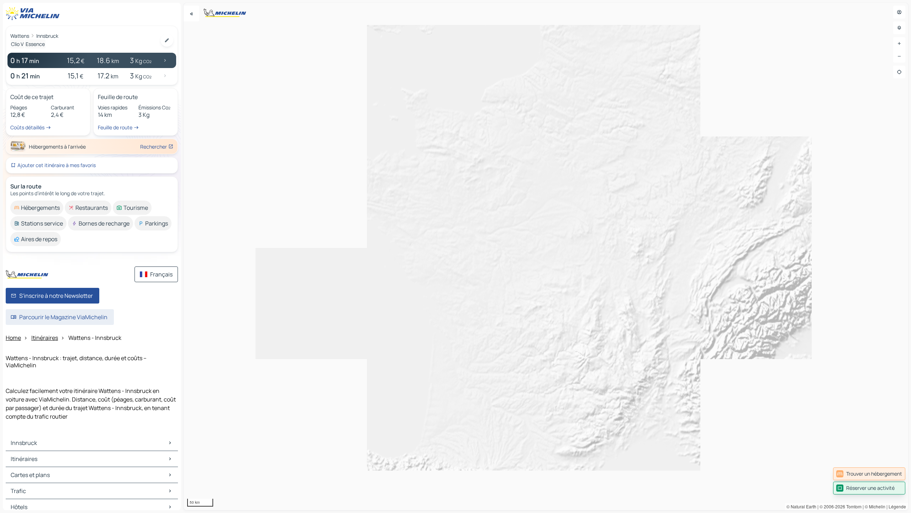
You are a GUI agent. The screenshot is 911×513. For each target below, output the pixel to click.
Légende (897, 506)
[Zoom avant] (899, 43)
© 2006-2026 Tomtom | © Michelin (852, 506)
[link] (869, 473)
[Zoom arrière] (899, 56)
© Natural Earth (801, 506)
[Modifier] (166, 40)
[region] (546, 256)
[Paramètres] (899, 27)
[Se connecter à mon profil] (899, 12)
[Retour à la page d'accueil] (34, 13)
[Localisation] (899, 72)
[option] (36, 208)
